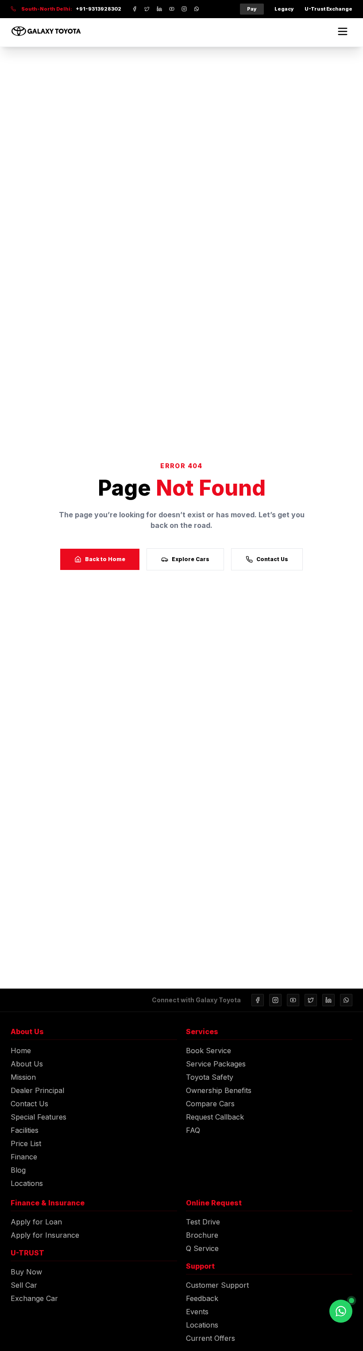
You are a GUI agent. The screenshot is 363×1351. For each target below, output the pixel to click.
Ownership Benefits (218, 1090)
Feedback (202, 1298)
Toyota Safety (209, 1077)
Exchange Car (34, 1298)
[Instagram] (275, 1000)
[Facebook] (257, 1000)
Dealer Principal (37, 1090)
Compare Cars (210, 1103)
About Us (27, 1063)
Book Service (208, 1050)
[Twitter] (311, 1000)
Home (21, 1050)
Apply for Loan (36, 1221)
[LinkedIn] (328, 1000)
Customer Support (217, 1285)
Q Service (202, 1248)
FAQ (193, 1130)
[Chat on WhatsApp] (340, 1311)
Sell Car (24, 1285)
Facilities (25, 1130)
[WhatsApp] (346, 1000)
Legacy (284, 9)
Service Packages (216, 1063)
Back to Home (105, 559)
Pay (252, 9)
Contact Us (272, 559)
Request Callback (215, 1116)
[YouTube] (293, 1000)
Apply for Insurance (45, 1235)
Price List (26, 1143)
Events (197, 1311)
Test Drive (203, 1221)
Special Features (38, 1116)
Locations (27, 1183)
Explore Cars (190, 559)
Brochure (202, 1235)
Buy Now (26, 1271)
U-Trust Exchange (328, 9)
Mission (23, 1077)
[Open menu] (342, 31)
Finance (24, 1156)
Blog (18, 1170)
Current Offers (210, 1338)
